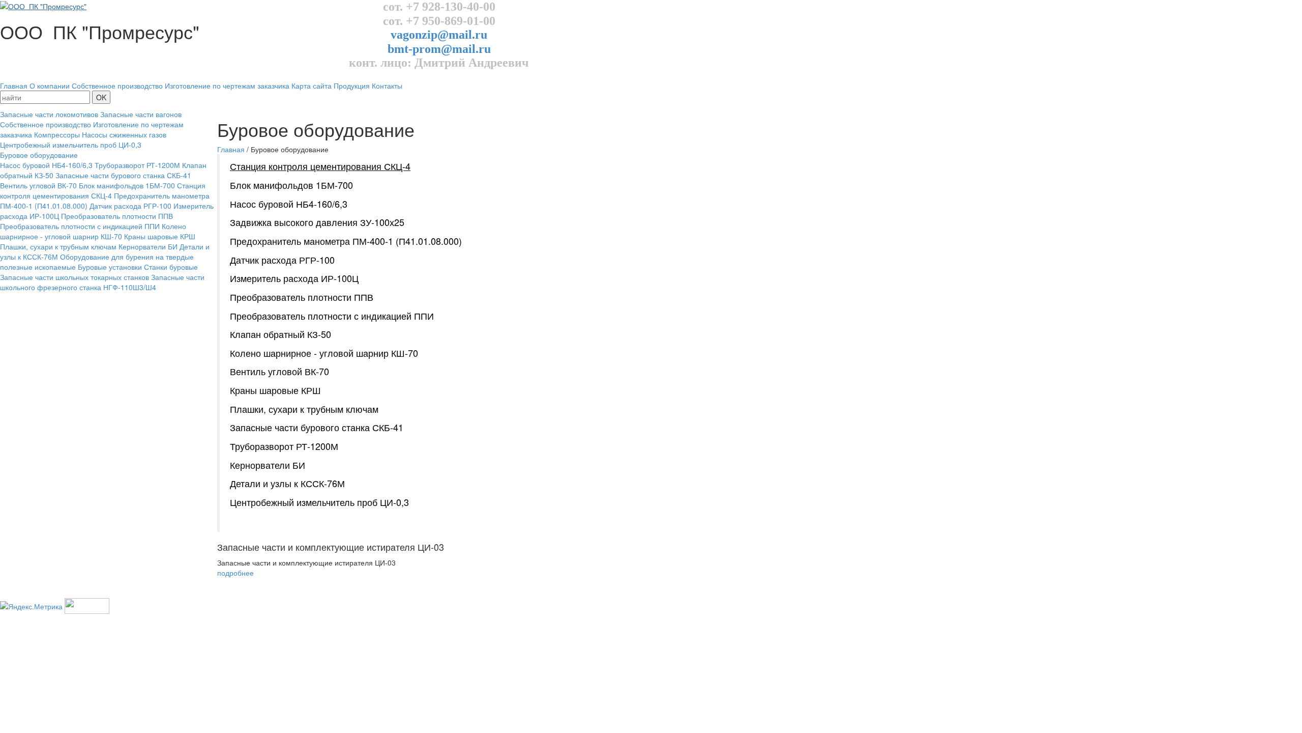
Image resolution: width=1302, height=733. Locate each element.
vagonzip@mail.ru (439, 34)
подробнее (235, 573)
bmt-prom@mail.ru (439, 48)
